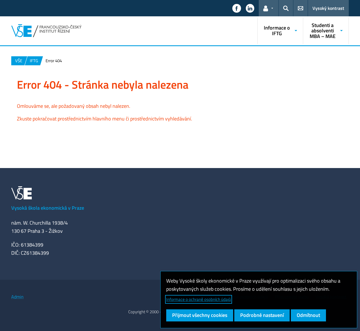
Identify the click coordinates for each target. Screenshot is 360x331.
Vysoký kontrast (328, 8)
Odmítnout (308, 315)
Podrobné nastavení (262, 315)
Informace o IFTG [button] (277, 30)
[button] (236, 8)
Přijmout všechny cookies (199, 315)
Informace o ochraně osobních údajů (198, 299)
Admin (17, 296)
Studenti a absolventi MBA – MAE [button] (323, 30)
